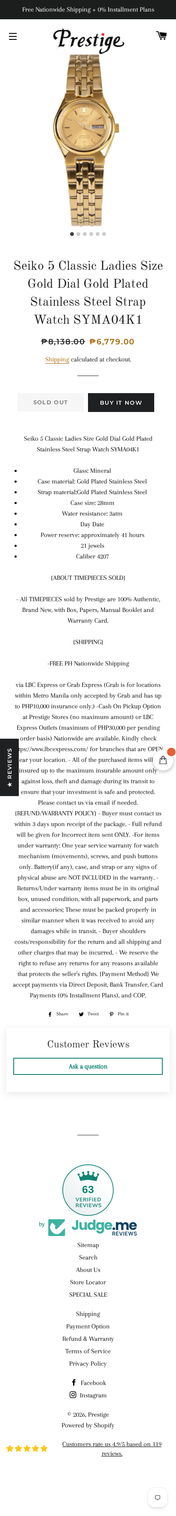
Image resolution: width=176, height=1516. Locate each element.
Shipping (57, 359)
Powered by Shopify (88, 1425)
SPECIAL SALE (88, 1294)
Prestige (98, 1414)
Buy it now (121, 402)
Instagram (92, 1395)
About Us (88, 1270)
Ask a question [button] (88, 1066)
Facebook (92, 1383)
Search (88, 1257)
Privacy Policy (88, 1363)
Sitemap (88, 1245)
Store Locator (88, 1282)
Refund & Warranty (88, 1339)
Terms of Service (88, 1351)
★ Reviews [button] (9, 767)
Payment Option (88, 1326)
